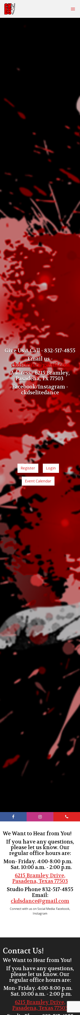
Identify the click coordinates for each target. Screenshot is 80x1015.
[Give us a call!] (66, 816)
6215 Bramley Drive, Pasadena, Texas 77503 (40, 878)
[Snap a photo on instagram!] (40, 816)
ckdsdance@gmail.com (40, 901)
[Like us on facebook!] (13, 816)
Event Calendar (38, 481)
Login (51, 468)
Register (28, 468)
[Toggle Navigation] (73, 9)
